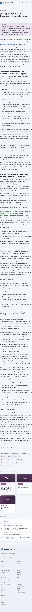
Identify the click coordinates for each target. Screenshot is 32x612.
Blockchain (19, 580)
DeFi (2, 586)
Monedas (19, 561)
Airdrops (3, 590)
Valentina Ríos (5, 19)
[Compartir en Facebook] (11, 447)
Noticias (3, 561)
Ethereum (19, 566)
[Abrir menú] (30, 2)
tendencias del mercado (17, 462)
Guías (2, 598)
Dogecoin (3, 456)
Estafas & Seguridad (5, 570)
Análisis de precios (5, 580)
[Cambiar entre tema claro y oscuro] (26, 2)
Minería (3, 572)
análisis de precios (5, 453)
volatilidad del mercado (6, 465)
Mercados (3, 577)
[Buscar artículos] (23, 2)
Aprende (3, 595)
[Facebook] (3, 557)
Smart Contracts (21, 592)
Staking (3, 588)
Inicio (1, 8)
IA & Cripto (19, 584)
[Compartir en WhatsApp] (15, 447)
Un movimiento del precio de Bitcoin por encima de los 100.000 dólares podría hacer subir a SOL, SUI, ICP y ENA (7, 488)
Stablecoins (19, 572)
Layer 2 (18, 590)
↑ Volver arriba (3, 516)
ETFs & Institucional (5, 584)
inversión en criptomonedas (14, 456)
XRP (18, 568)
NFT (18, 582)
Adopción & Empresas (6, 568)
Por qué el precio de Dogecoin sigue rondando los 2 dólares (6, 509)
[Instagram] (6, 557)
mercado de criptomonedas (8, 213)
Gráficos (3, 592)
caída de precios (15, 453)
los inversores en (5, 44)
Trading (3, 582)
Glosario (3, 602)
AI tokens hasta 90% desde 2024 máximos (22, 486)
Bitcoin (18, 563)
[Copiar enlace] (19, 447)
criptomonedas (25, 453)
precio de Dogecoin (5, 462)
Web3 (18, 577)
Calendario (3, 604)
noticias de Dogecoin (20, 459)
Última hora (4, 563)
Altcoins (6, 8)
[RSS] (10, 557)
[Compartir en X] (7, 447)
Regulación (3, 566)
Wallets (3, 600)
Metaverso (19, 588)
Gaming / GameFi (21, 586)
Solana (18, 570)
